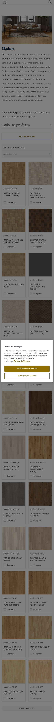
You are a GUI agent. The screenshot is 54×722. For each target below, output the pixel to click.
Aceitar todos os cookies (27, 369)
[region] (27, 361)
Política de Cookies (22, 361)
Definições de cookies (27, 376)
